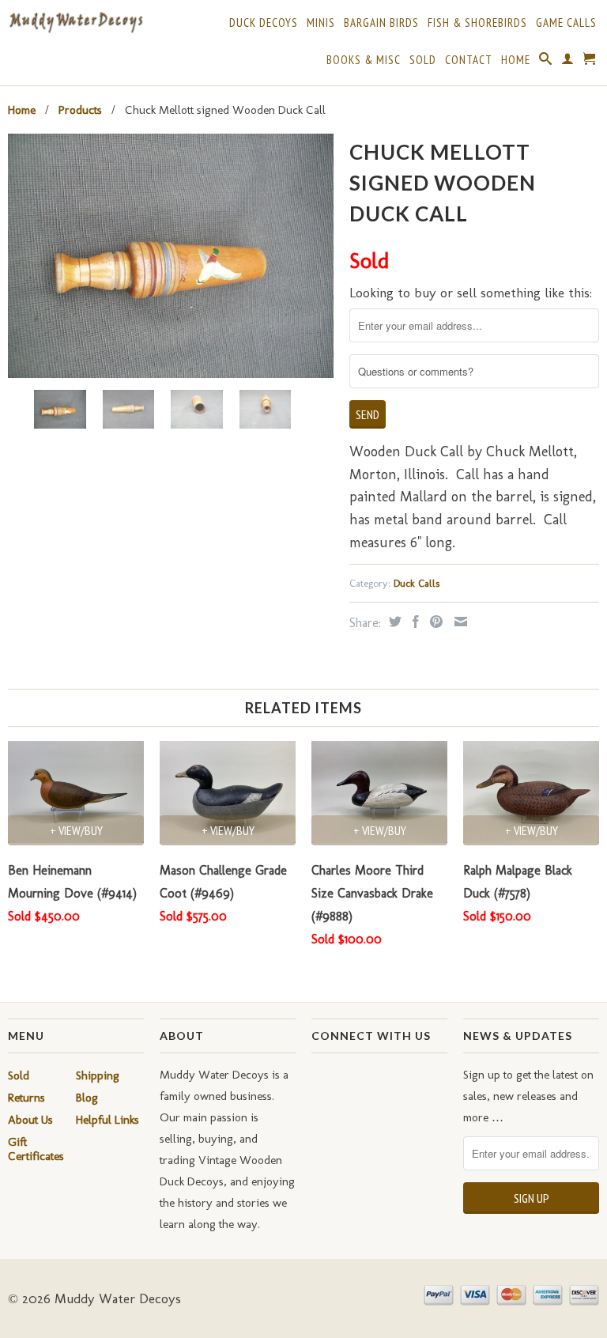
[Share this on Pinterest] (434, 621)
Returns (26, 1097)
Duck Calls (416, 583)
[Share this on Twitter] (393, 621)
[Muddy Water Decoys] (76, 23)
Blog (87, 1097)
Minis (321, 23)
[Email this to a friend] (459, 621)
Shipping (97, 1075)
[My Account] (568, 61)
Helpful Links (107, 1120)
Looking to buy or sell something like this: (470, 292)
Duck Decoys (263, 23)
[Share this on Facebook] (413, 621)
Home (515, 60)
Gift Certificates (36, 1149)
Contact (468, 60)
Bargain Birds (381, 23)
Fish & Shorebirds (477, 23)
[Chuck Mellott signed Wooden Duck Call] (171, 256)
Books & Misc (363, 60)
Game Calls (566, 23)
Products (80, 110)
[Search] (545, 61)
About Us (30, 1120)
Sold (422, 60)
